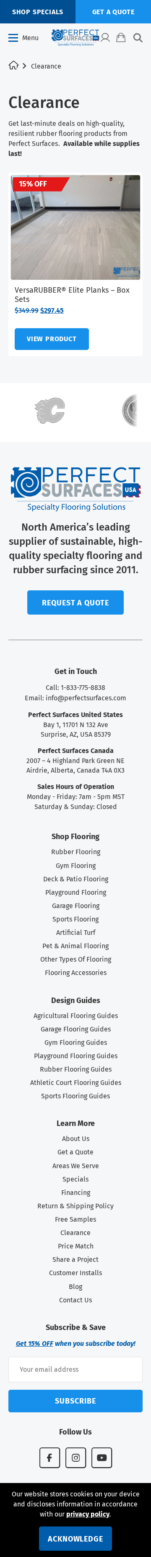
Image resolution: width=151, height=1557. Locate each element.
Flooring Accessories (76, 973)
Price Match (76, 1246)
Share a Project (75, 1259)
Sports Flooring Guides (75, 1096)
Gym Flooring (76, 866)
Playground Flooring (75, 892)
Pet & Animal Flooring (75, 946)
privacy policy (87, 1514)
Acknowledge (75, 1539)
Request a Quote (75, 602)
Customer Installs (75, 1273)
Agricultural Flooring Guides (76, 1016)
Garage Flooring (75, 906)
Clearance (75, 1233)
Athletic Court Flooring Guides (75, 1083)
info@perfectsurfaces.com (86, 698)
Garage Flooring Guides (76, 1029)
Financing (75, 1193)
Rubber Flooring (75, 852)
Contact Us (75, 1300)
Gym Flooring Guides (75, 1043)
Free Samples (75, 1219)
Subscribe (75, 1401)
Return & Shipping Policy (75, 1206)
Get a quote (113, 12)
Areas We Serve (75, 1166)
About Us (75, 1139)
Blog (75, 1287)
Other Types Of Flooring (75, 959)
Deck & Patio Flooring (75, 879)
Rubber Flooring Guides (76, 1069)
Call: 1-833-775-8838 (75, 688)
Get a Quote (75, 1152)
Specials (75, 1179)
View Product (52, 339)
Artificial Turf (75, 933)
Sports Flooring (75, 919)
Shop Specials (37, 12)
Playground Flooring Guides (75, 1056)
